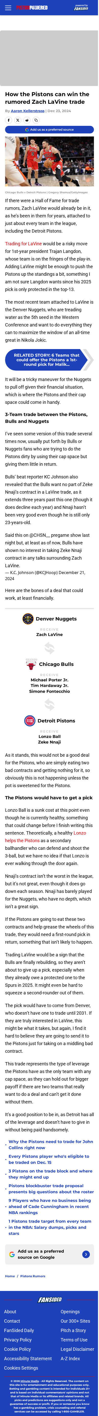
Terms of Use (74, 1339)
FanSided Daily (19, 1330)
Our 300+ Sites (75, 1321)
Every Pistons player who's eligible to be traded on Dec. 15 (49, 1159)
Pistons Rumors (32, 1276)
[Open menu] (8, 8)
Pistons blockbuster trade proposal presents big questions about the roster (51, 1188)
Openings (70, 1311)
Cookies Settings (21, 1368)
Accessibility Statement (28, 1358)
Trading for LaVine (23, 243)
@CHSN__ (39, 535)
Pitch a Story (73, 1330)
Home (10, 1276)
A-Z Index (70, 1358)
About (10, 1311)
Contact (12, 1321)
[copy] (36, 120)
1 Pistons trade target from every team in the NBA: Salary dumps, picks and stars (50, 1227)
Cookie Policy (17, 1349)
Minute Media (30, 1381)
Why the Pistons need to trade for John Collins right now (51, 1144)
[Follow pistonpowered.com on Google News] (86, 1254)
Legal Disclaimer (77, 1349)
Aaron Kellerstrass (27, 111)
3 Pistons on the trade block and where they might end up (50, 1174)
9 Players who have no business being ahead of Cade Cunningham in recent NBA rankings (50, 1206)
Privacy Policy (18, 1339)
